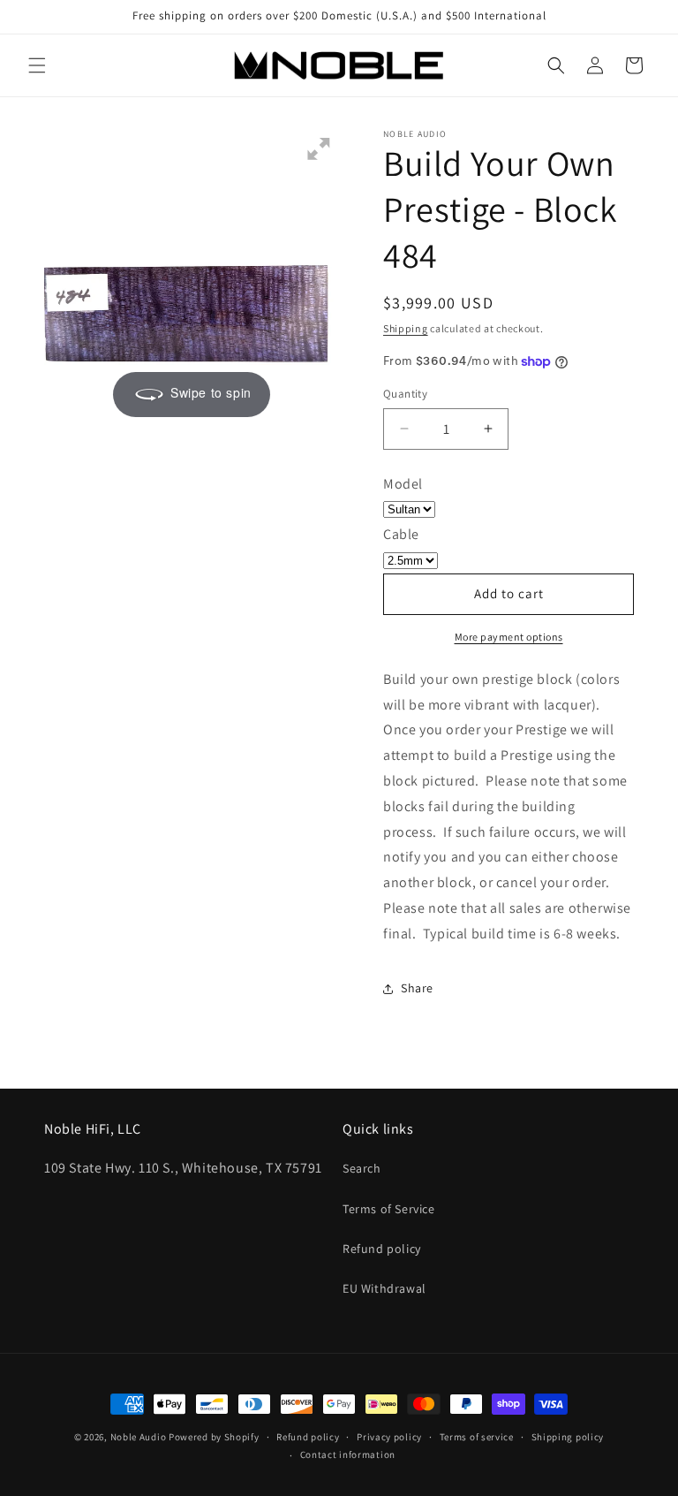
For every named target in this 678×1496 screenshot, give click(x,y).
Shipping (405, 328)
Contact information (348, 1454)
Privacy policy (389, 1437)
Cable (401, 534)
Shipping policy (568, 1437)
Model (403, 484)
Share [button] (417, 988)
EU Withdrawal (384, 1288)
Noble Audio (138, 1437)
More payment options (509, 636)
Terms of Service (389, 1209)
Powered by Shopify (214, 1437)
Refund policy (382, 1249)
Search (362, 1168)
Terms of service (477, 1437)
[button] (37, 65)
